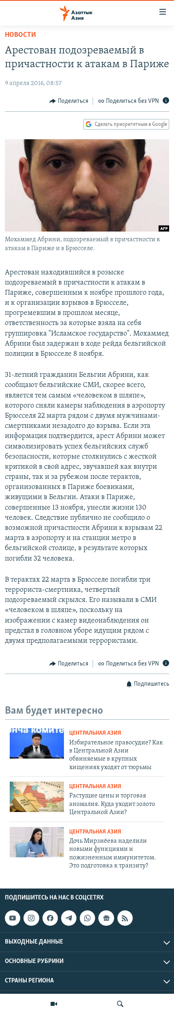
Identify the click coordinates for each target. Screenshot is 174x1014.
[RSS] (125, 918)
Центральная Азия (95, 733)
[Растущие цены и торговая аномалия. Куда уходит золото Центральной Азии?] (37, 797)
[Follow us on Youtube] (12, 918)
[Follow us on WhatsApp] (87, 918)
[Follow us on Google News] (106, 918)
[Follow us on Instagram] (31, 918)
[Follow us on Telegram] (68, 918)
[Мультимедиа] (54, 1004)
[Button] (68, 101)
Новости (20, 35)
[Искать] (120, 1004)
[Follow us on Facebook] (50, 918)
